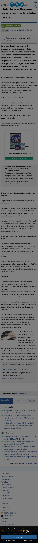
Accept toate (19, 537)
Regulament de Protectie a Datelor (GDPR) (15, 531)
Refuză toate (28, 540)
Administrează (10, 540)
